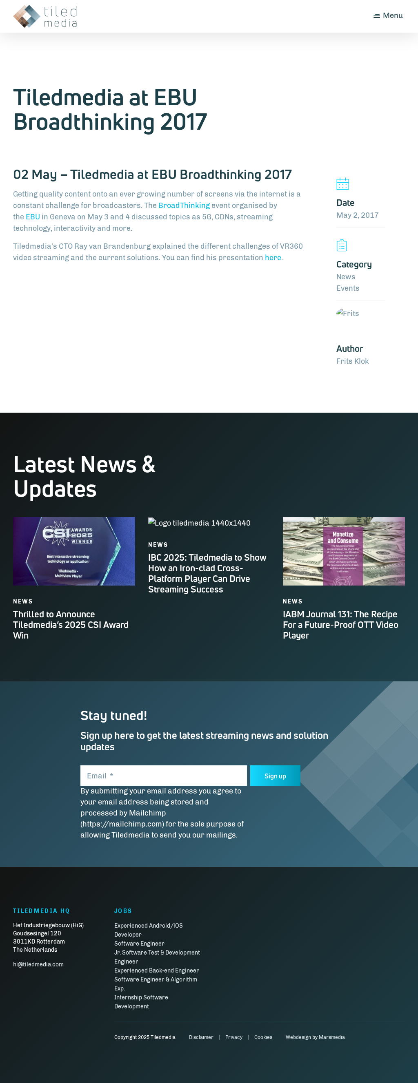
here (273, 257)
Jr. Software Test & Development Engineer (157, 957)
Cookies (263, 1037)
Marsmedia (332, 1037)
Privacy (233, 1037)
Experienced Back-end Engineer (156, 970)
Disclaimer (201, 1037)
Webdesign (298, 1037)
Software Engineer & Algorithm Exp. (155, 984)
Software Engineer (139, 943)
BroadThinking (184, 205)
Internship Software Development (141, 1002)
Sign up (275, 776)
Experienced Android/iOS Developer (148, 930)
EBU (34, 216)
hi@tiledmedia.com (38, 964)
